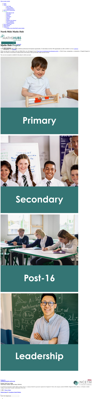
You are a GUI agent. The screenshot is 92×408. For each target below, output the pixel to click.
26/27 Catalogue (10, 21)
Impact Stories (6, 25)
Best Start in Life (10, 12)
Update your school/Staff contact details (15, 28)
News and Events (7, 24)
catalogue (76, 48)
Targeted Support (10, 23)
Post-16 (8, 17)
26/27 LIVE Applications (9, 10)
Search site (3, 395)
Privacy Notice (8, 390)
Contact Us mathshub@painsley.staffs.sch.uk (8, 381)
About (4, 5)
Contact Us (6, 26)
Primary (8, 15)
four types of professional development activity (48, 51)
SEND (7, 19)
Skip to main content (5, 1)
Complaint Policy (10, 8)
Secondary (8, 16)
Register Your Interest (11, 20)
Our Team (8, 6)
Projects (5, 11)
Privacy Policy (9, 7)
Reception (8, 14)
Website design (4, 392)
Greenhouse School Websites (15, 392)
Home (4, 3)
